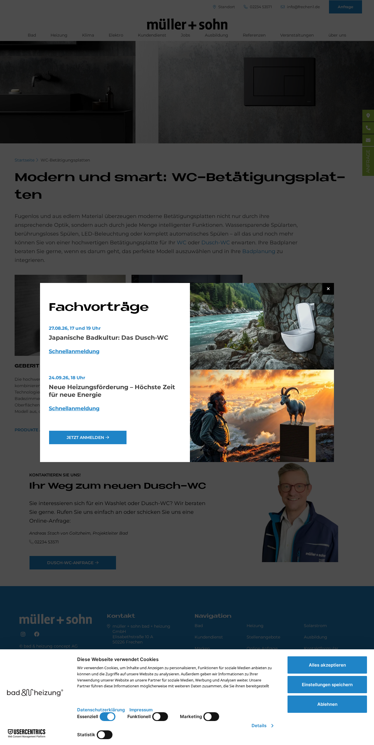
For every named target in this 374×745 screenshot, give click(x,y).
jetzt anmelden (85, 437)
